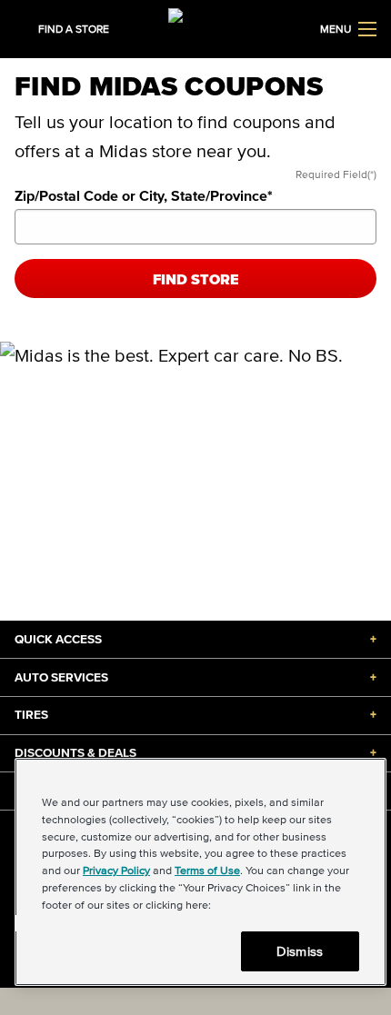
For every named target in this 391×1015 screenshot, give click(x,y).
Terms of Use (207, 870)
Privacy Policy (116, 870)
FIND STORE (196, 279)
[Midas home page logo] (195, 27)
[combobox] (195, 226)
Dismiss (299, 951)
